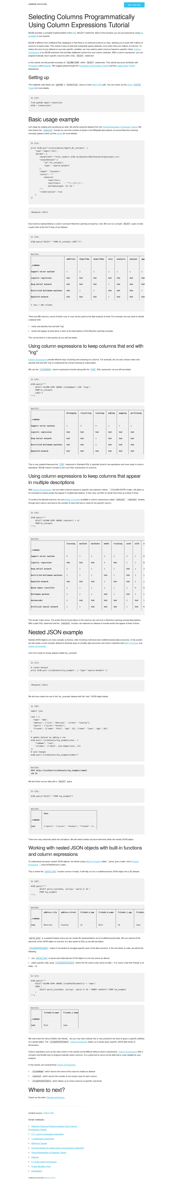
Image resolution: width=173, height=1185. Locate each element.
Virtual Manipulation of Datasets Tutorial (119, 126)
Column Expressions (37, 359)
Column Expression (37, 646)
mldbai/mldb (48, 1112)
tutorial (59, 133)
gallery (47, 1177)
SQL (74, 32)
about (53, 1177)
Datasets (47, 65)
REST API (96, 84)
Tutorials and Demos (55, 1097)
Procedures (33, 65)
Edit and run (134, 5)
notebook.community (37, 3)
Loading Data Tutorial (125, 65)
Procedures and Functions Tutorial (94, 65)
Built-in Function (73, 499)
